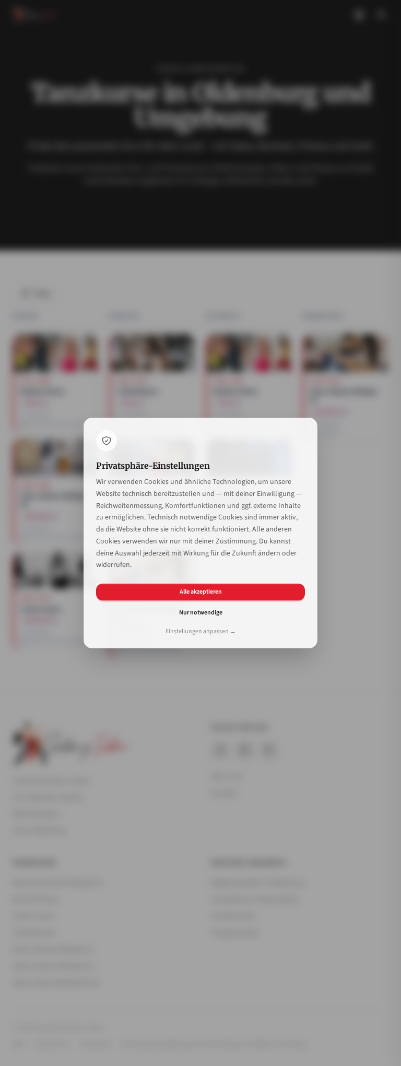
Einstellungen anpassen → (201, 631)
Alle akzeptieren (201, 591)
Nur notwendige (200, 612)
